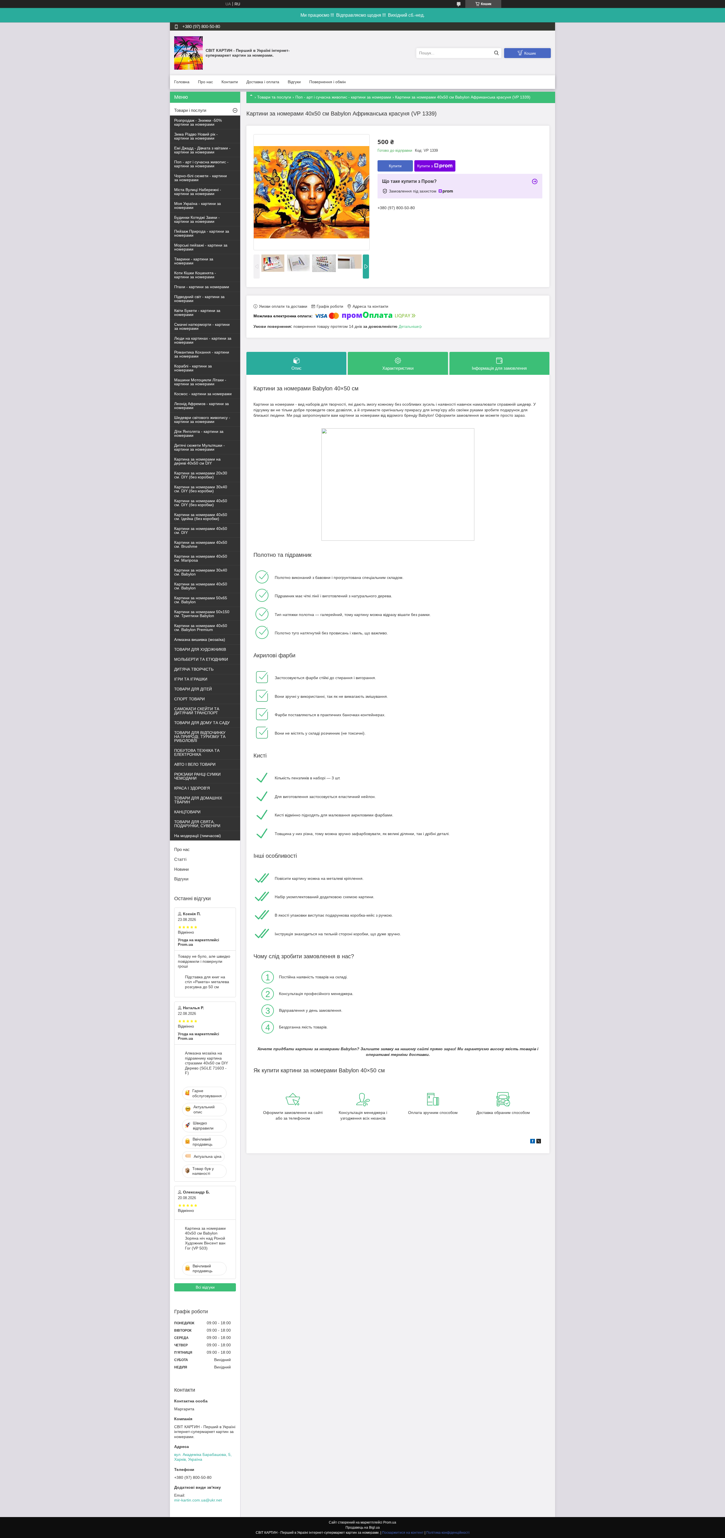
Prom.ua (389, 1522)
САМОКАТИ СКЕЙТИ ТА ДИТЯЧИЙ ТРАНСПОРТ (196, 711)
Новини (181, 869)
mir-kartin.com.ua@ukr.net (198, 1500)
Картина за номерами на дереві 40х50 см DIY (197, 461)
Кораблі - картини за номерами (193, 368)
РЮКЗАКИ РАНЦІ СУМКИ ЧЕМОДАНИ (197, 776)
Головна (181, 82)
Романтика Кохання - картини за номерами (201, 354)
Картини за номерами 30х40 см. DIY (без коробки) (200, 489)
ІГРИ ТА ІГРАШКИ (190, 679)
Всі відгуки (205, 1287)
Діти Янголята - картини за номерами (198, 433)
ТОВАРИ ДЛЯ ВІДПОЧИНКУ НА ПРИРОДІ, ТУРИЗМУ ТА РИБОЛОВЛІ (199, 736)
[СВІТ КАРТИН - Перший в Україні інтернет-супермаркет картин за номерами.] (188, 52)
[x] (538, 1142)
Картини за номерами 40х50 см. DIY (200, 530)
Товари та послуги (274, 97)
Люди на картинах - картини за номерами (202, 340)
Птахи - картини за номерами (201, 287)
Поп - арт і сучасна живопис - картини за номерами (343, 97)
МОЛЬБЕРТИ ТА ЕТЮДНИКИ (201, 659)
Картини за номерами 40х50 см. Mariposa (200, 558)
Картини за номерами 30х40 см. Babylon (200, 572)
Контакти (229, 82)
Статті (180, 859)
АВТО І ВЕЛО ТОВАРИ (195, 764)
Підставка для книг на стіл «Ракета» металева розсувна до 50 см (207, 982)
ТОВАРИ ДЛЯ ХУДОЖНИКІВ (200, 649)
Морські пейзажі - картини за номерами (200, 247)
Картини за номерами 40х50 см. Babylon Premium (200, 627)
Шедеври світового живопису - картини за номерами (202, 419)
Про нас (205, 82)
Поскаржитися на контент (403, 1533)
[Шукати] (496, 53)
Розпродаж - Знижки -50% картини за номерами (198, 122)
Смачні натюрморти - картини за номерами (202, 326)
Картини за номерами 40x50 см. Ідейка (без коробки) (200, 516)
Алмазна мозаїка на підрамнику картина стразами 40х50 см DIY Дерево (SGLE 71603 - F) (206, 1063)
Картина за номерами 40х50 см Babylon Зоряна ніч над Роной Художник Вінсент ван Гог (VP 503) (205, 1238)
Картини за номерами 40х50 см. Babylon (200, 586)
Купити (395, 166)
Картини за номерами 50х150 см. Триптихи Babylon (201, 613)
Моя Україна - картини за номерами (197, 205)
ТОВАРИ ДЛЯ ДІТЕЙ (193, 689)
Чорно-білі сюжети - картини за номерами (200, 178)
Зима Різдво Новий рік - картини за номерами (196, 136)
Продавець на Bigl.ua (363, 1528)
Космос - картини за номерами (203, 394)
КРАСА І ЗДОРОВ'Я (192, 788)
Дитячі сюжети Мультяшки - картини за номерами (199, 447)
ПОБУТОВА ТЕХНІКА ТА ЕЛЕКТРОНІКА (196, 752)
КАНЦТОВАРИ (187, 812)
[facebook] (532, 1142)
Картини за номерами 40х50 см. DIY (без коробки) (200, 503)
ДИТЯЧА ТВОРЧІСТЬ (194, 669)
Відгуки (294, 82)
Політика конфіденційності (448, 1533)
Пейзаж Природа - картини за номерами (201, 233)
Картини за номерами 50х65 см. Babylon (200, 600)
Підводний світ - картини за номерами (199, 298)
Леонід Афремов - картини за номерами (201, 405)
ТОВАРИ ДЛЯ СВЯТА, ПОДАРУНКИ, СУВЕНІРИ (197, 824)
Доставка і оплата (262, 82)
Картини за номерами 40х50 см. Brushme (200, 544)
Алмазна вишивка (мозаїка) (199, 639)
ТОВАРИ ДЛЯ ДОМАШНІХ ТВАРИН (198, 800)
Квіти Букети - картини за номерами (197, 312)
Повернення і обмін (327, 82)
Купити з (425, 166)
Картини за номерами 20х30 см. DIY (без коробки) (200, 475)
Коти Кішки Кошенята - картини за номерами (195, 275)
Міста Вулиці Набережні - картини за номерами (197, 191)
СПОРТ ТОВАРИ (189, 699)
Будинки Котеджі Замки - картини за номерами (197, 219)
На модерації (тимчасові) (197, 835)
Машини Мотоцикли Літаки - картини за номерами (200, 382)
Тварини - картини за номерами (193, 261)
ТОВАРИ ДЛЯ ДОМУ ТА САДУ (202, 722)
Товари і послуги (190, 110)
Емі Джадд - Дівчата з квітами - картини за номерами (202, 150)
